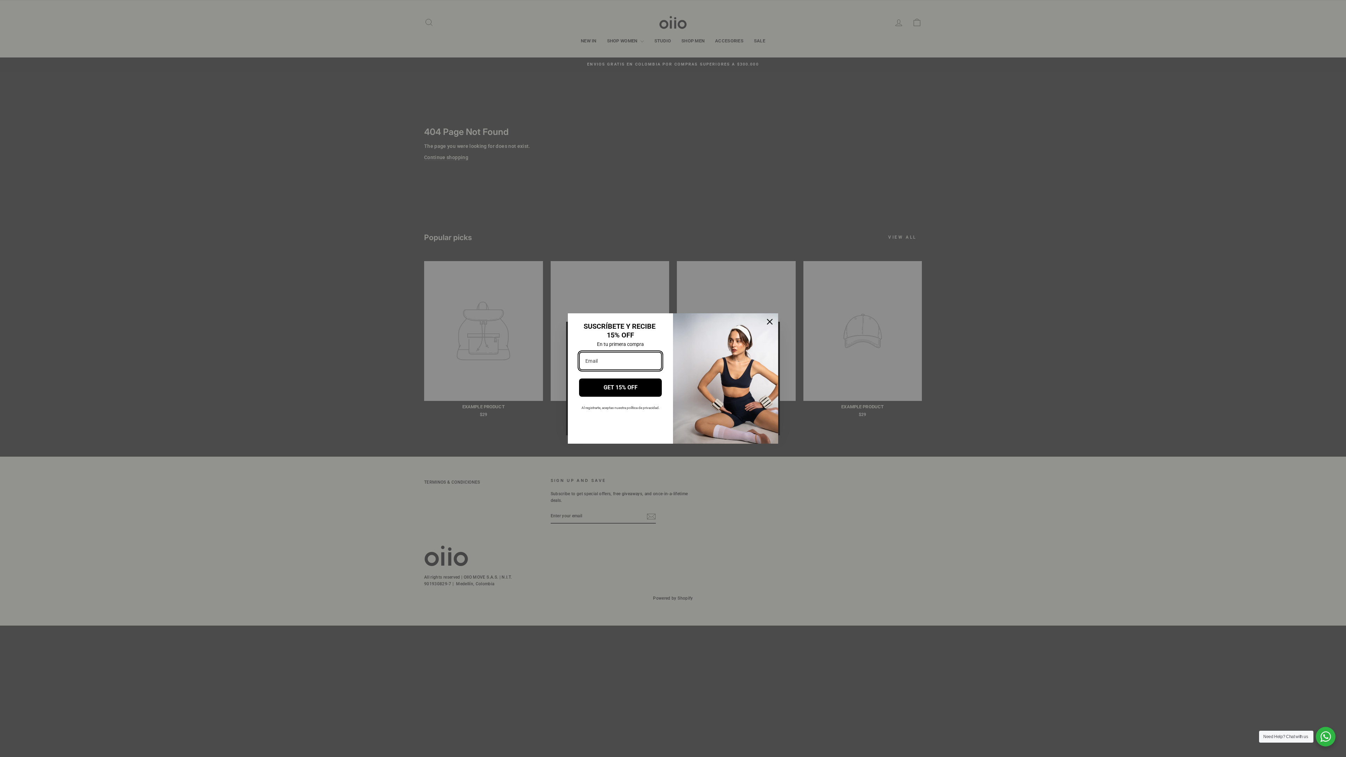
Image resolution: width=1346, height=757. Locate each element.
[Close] (769, 321)
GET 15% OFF (621, 387)
